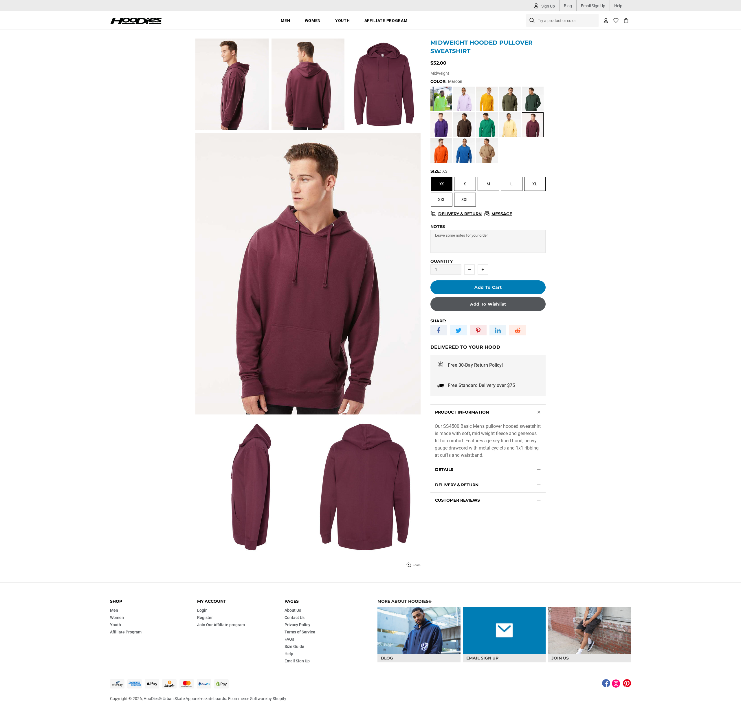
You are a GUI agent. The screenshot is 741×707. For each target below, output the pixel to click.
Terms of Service (300, 632)
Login (202, 610)
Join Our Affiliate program (221, 624)
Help (618, 5)
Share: (438, 321)
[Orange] (441, 150)
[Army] (510, 99)
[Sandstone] (487, 150)
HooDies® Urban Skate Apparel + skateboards (136, 20)
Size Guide (294, 646)
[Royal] (464, 150)
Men (114, 610)
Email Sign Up (593, 5)
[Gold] (487, 99)
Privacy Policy (297, 624)
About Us (293, 610)
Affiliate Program (126, 632)
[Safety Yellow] (441, 99)
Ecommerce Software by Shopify (257, 698)
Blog (568, 5)
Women (117, 617)
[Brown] (464, 124)
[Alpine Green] (533, 99)
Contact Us (295, 617)
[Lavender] (464, 99)
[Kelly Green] (487, 124)
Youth (115, 624)
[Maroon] (533, 124)
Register (205, 617)
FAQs (289, 639)
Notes (437, 226)
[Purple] (441, 124)
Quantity (441, 261)
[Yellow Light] (510, 124)
